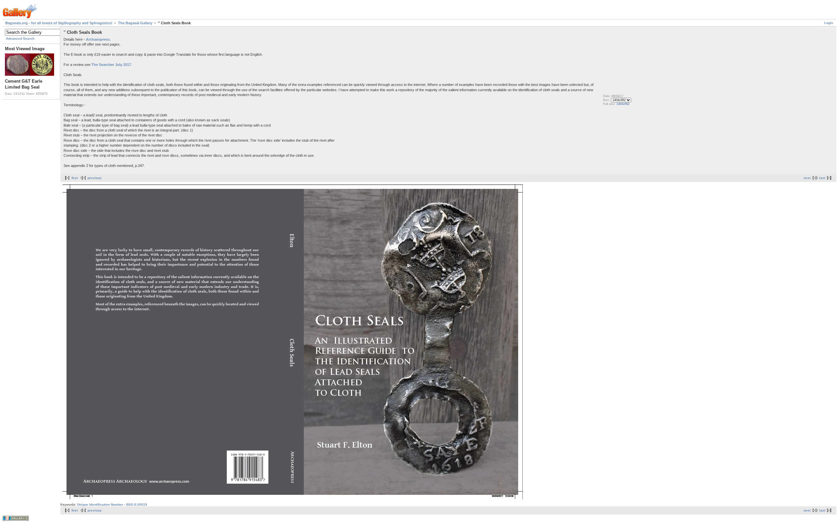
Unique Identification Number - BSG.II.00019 (112, 504)
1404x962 (623, 104)
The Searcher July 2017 (111, 65)
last (822, 178)
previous (95, 178)
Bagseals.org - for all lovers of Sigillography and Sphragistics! (58, 23)
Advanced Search (20, 38)
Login (828, 23)
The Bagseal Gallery (135, 23)
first (74, 178)
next (807, 178)
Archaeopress (98, 39)
